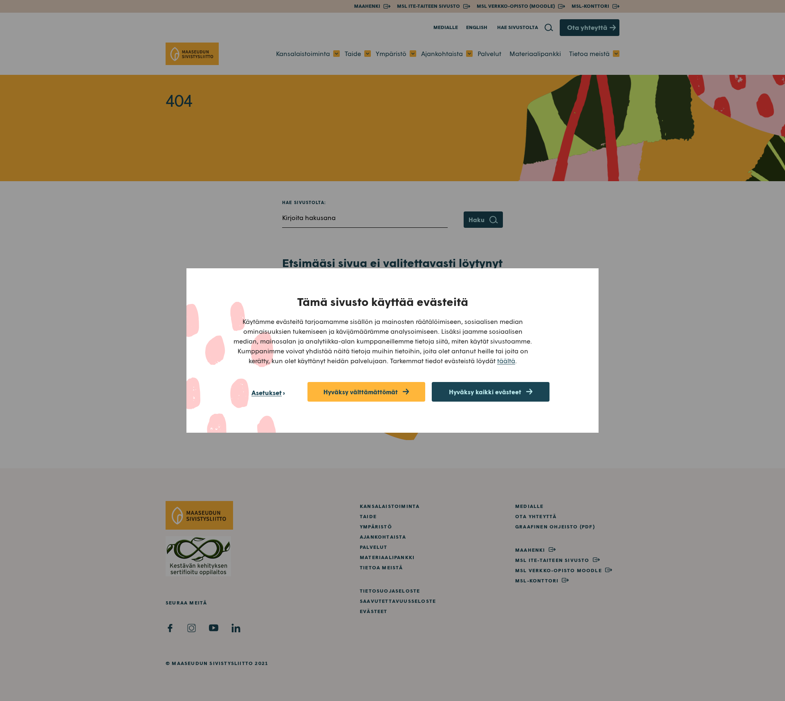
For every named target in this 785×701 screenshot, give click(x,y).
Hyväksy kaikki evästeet (485, 391)
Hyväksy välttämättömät (360, 391)
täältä (506, 360)
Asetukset (266, 392)
